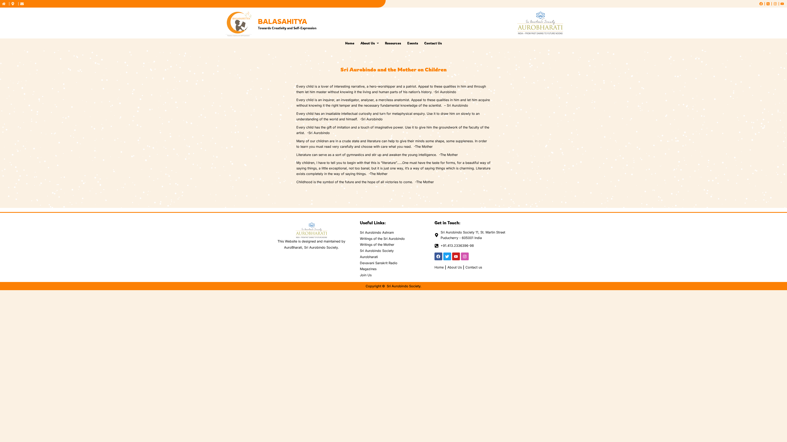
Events (412, 43)
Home (349, 43)
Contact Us (433, 43)
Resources (393, 43)
